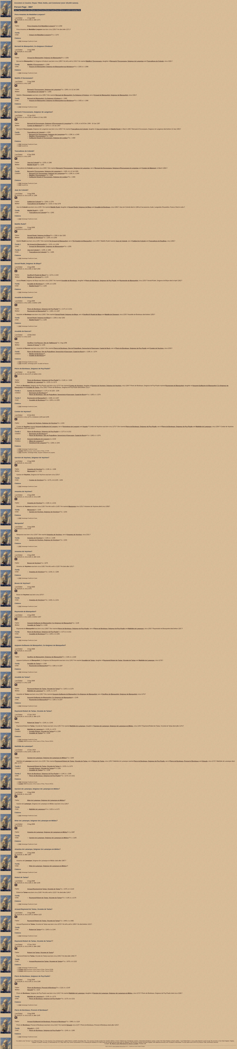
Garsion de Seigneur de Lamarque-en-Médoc (113, 726)
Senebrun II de (37, 443)
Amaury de (40, 35)
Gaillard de (34, 201)
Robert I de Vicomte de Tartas (40, 952)
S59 (20, 363)
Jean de (102, 129)
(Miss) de (35, 441)
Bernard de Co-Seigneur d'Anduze (72, 95)
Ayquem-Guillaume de (47, 426)
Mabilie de (34, 277)
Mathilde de (35, 382)
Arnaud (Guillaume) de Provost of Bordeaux (46, 1021)
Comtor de (34, 125)
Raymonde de (129, 280)
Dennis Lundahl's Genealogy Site (70, 10)
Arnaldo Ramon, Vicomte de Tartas (41, 731)
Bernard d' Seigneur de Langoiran (127, 61)
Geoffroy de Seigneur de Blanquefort (44, 657)
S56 (20, 41)
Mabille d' (94, 61)
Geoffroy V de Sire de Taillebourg (42, 343)
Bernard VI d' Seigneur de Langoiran (46, 134)
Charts (42, 10)
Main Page (17, 10)
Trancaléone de (155, 61)
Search (58, 10)
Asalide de (36, 355)
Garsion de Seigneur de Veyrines (106, 385)
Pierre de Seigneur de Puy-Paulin (100, 280)
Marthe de (36, 354)
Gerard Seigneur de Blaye (80, 207)
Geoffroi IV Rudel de (36, 275)
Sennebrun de (71, 426)
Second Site (122, 1046)
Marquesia (31, 471)
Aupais (85, 426)
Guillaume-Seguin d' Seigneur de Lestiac (48, 138)
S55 (20, 146)
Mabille (116, 129)
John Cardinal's (116, 1046)
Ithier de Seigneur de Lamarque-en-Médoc (46, 800)
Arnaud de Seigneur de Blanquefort (44, 58)
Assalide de (102, 207)
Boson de (34, 563)
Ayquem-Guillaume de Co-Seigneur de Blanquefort (49, 623)
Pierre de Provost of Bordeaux (184, 761)
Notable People (50, 10)
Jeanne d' (33, 345)
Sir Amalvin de (82, 241)
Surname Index (26, 10)
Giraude (205, 761)
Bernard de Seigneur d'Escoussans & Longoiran (49, 123)
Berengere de (37, 393)
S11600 (21, 451)
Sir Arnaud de (58, 241)
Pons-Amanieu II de (41, 26)
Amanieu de (34, 469)
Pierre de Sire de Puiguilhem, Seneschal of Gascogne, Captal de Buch (82, 348)
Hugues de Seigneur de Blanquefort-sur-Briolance (51, 66)
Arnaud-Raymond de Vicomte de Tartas (43, 889)
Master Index (35, 10)
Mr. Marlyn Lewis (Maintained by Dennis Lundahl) (124, 1043)
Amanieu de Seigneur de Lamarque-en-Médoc (47, 832)
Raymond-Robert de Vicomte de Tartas (119, 660)
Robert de (33, 722)
